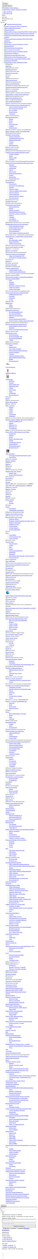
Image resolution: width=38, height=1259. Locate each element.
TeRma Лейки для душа (15, 916)
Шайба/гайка (9, 303)
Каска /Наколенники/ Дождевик (17, 713)
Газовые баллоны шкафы (12, 582)
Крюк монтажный (14, 1121)
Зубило (11, 170)
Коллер (11, 412)
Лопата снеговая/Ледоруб (16, 745)
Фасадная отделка (20, 55)
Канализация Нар (10, 820)
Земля (10, 726)
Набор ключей (13, 157)
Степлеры (11, 217)
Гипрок (7, 507)
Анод (10, 935)
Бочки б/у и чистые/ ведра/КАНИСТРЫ (16, 701)
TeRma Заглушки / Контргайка (17, 894)
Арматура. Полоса (14, 519)
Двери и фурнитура (21, 26)
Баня (7, 1032)
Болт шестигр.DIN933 (15, 314)
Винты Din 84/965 (14, 241)
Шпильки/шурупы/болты (12, 310)
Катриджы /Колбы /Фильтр (13, 589)
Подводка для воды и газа (12, 857)
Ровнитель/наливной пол (16, 550)
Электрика (14, 60)
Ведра (10, 705)
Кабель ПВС (12, 1138)
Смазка (7, 76)
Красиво (11, 435)
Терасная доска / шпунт (15, 673)
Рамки (10, 1183)
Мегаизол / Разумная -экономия (17, 969)
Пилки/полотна (13, 112)
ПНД (7, 848)
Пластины (11, 296)
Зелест (10, 391)
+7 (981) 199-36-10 (7, 11)
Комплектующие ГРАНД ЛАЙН (14, 990)
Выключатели (12, 1175)
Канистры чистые (13, 708)
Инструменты (17, 28)
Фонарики (12, 1161)
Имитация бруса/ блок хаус (16, 670)
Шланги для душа (14, 923)
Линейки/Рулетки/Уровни (12, 135)
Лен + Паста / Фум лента (15, 932)
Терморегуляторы (13, 1114)
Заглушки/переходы (14, 956)
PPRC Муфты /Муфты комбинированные (20, 871)
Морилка (8, 464)
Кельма (11, 121)
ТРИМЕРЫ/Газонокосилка (13, 1201)
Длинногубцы (13, 166)
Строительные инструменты (13, 205)
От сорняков (12, 764)
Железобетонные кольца (15, 826)
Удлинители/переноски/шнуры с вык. (16, 1169)
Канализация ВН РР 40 (15, 817)
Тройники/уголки (14, 960)
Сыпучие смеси (10, 542)
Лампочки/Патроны (11, 1155)
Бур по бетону (13, 184)
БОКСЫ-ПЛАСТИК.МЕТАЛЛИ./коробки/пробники (19, 1087)
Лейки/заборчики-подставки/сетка (15, 731)
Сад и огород (16, 49)
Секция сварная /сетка (15, 536)
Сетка (7, 533)
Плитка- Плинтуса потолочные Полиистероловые (19, 1021)
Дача (7, 1049)
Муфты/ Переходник (14, 805)
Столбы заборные (13, 528)
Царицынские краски (14, 446)
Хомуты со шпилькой (15, 951)
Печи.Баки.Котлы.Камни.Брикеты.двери (16, 618)
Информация (5, 1232)
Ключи (11, 156)
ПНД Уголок (12, 855)
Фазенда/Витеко (13, 444)
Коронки (11, 187)
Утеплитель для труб (11, 985)
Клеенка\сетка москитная (12, 1058)
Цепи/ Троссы (9, 799)
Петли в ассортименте (11, 91)
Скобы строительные (14, 289)
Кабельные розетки (14, 1107)
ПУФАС (11, 440)
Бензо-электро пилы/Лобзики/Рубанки (16, 1187)
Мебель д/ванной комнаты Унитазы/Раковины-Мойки (20, 829)
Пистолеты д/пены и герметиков (17, 213)
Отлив (10, 345)
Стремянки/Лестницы (11, 201)
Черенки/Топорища (14, 754)
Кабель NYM (12, 1133)
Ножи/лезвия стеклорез (12, 149)
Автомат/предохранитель (12, 1084)
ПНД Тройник (13, 854)
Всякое (11, 1067)
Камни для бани (13, 625)
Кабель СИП (12, 1142)
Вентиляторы (9, 1190)
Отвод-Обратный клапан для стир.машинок (20, 908)
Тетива (11, 698)
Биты (10, 280)
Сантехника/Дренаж (22, 51)
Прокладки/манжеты (11, 881)
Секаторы (11, 752)
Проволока (12, 298)
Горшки (11, 724)
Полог (10, 694)
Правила (11, 215)
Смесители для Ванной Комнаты (17, 920)
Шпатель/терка (13, 128)
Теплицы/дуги (9, 796)
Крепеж (12, 30)
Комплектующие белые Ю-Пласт (14, 988)
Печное (12, 46)
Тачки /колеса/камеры (11, 787)
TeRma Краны (12, 895)
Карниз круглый (13, 999)
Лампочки (12, 1157)
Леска (10, 1047)
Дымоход (8, 611)
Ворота (11, 501)
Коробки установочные (15, 1091)
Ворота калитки (10, 499)
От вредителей (13, 727)
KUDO (11, 409)
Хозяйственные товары (24, 58)
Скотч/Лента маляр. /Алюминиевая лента (20, 1077)
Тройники (11, 843)
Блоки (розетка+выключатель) (17, 1173)
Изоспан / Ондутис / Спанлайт (17, 967)
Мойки (11, 833)
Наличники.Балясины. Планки (14, 659)
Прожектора (12, 1112)
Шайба (11, 306)
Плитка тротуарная (11, 773)
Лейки (11, 734)
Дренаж (8, 812)
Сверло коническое (14, 194)
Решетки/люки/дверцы (15, 1101)
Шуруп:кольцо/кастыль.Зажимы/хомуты (16, 324)
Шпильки (11, 317)
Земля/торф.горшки (11, 722)
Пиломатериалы (18, 48)
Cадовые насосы (10, 572)
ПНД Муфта (12, 852)
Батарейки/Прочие (10, 1086)
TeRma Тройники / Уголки (16, 901)
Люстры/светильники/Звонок (13, 1162)
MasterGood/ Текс (13, 386)
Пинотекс (8, 468)
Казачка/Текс (12, 433)
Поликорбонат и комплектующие (14, 777)
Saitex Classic (12, 390)
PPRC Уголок (12, 876)
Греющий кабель (10, 808)
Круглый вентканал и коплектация (18, 1098)
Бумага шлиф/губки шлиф (16, 227)
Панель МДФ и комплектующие (14, 1011)
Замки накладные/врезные (13, 83)
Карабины (11, 327)
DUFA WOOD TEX (14, 384)
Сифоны (11, 909)
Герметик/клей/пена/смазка (14, 24)
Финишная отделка (21, 57)
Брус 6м (11, 643)
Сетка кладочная (13, 538)
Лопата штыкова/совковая (16, 747)
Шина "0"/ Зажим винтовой (16, 1124)
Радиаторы (8, 883)
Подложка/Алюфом (11, 974)
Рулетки (11, 142)
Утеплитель (15, 53)
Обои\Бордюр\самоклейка (12, 1004)
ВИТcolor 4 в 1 (13, 426)
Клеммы (11, 1148)
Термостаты (12, 937)
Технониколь (12, 414)
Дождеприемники (10, 810)
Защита (7, 712)
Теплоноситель (10, 941)
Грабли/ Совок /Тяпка (15, 743)
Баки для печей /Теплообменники (18, 620)
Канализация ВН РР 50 (15, 819)
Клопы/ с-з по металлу (12, 250)
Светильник (12, 1166)
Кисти (10, 122)
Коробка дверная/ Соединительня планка (20, 689)
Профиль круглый (14, 524)
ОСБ (10, 671)
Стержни (11, 126)
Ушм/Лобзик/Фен (10, 1202)
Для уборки (9, 1051)
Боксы (10, 1089)
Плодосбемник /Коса (14, 748)
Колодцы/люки (9, 822)
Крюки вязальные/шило (15, 173)
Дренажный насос (10, 586)
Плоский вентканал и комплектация (18, 1100)
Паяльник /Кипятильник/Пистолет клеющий (17, 1197)
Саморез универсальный (12, 268)
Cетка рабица (12, 535)
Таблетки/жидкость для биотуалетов (15, 1081)
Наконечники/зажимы (15, 1150)
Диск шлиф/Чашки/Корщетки (13, 101)
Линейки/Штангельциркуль (16, 138)
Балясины (11, 661)
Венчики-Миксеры (14, 206)
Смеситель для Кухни (15, 922)
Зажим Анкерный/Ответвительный (18, 1119)
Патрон (11, 1159)
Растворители (9, 478)
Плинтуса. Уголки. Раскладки (13, 678)
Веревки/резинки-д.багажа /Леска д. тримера (18, 1044)
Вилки (11, 1105)
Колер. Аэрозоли (10, 405)
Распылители (12, 750)
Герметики (8, 66)
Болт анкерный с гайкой (15, 240)
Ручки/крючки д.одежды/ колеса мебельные (17, 94)
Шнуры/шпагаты (13, 145)
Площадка (11, 692)
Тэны (10, 939)
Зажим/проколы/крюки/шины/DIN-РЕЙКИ (17, 1115)
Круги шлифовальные (15, 229)
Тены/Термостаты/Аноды (12, 934)
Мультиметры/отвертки (15, 1093)
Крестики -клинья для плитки (17, 285)
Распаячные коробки (14, 1094)
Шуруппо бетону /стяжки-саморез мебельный (21, 321)
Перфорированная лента (15, 294)
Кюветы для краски (14, 210)
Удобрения (12, 766)
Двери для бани (13, 624)
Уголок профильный (14, 529)
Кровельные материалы (12, 343)
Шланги (11, 807)
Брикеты (11, 622)
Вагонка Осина (10, 652)
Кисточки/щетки (13, 124)
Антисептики (9, 379)
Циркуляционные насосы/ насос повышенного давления (21, 608)
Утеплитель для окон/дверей (13, 981)
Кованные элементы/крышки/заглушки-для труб (22, 521)
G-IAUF (11, 915)
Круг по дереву (13, 110)
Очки (10, 717)
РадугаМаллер (13, 428)
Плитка (11, 1025)
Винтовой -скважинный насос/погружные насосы (19, 575)
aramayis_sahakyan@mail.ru (9, 1241)
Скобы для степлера (14, 287)
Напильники (12, 177)
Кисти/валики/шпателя (12, 117)
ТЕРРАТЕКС (12, 393)
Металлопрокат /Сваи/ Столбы (14, 517)
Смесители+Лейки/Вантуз (13, 913)
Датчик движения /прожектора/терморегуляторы (18, 1108)
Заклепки (11, 282)
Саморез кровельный (11, 264)
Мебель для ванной (14, 831)
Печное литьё (9, 631)
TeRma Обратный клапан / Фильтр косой (20, 899)
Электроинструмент (21, 62)
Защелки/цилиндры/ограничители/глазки (17, 87)
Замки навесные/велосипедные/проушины (17, 1056)
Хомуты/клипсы (13, 1154)
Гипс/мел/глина (13, 543)
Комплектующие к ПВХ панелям (18, 1007)
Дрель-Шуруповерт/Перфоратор (14, 1192)
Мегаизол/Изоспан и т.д (12, 963)
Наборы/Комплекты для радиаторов (18, 878)
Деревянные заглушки (15, 687)
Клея (10, 547)
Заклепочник (12, 168)
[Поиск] (4, 1211)
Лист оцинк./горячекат (15, 349)
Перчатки (11, 719)
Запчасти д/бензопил (14, 136)
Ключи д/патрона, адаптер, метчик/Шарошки (18, 131)
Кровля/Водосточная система (29, 31)
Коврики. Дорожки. (11, 489)
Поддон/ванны (13, 834)
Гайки (10, 305)
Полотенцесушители (14, 836)
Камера (11, 789)
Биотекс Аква (12, 473)
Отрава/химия (9, 757)
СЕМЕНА (8, 784)
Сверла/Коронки (10, 182)
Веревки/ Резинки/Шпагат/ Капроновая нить (21, 1046)
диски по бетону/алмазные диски (18, 107)
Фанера (11, 675)
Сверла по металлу (14, 192)
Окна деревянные (10, 561)
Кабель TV (12, 1135)
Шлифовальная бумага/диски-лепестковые (17, 224)
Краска (11, 437)
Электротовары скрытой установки (15, 1180)
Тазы (10, 1042)
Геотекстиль (12, 965)
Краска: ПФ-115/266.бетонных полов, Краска (18, 432)
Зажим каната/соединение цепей (18, 326)
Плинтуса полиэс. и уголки (16, 1023)
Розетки (11, 1178)
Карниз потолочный (14, 1000)
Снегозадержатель (10, 367)
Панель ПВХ (12, 1009)
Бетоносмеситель (10, 1189)
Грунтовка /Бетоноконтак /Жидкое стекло (20, 455)
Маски (11, 715)
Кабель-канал (12, 1128)
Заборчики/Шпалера (14, 733)
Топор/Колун (12, 219)
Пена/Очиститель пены (12, 73)
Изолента (11, 1074)
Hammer (11, 407)
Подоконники (9, 568)
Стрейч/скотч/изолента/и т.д (13, 1072)
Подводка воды (13, 859)
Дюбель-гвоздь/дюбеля (15, 243)
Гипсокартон (12, 508)
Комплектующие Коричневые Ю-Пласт (16, 992)
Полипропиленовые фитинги (13, 862)
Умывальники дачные (11, 1082)
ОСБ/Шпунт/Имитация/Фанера (14, 668)
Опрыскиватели (13, 736)
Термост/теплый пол (11, 942)
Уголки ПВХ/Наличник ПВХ (13, 1026)
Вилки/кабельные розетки (12, 1103)
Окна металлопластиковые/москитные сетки (17, 564)
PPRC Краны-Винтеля (15, 869)
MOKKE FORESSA (11, 373)
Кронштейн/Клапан (14, 930)
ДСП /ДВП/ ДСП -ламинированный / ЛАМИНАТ (19, 485)
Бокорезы (11, 164)
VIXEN (11, 411)
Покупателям (5, 1234)
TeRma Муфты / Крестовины (16, 897)
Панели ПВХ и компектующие (14, 1006)
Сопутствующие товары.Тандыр (14, 634)
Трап (10, 911)
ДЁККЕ (11, 340)
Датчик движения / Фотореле (17, 1110)
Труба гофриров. (13, 1129)
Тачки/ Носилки (13, 792)
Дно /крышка (12, 824)
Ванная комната (10, 1033)
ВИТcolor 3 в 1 (13, 425)
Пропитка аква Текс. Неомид (13, 471)
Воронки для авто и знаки (16, 1065)
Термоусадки (12, 1122)
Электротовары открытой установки (15, 1171)
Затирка (11, 545)
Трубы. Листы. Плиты (11, 638)
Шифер (11, 359)
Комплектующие (13, 778)
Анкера (11, 238)
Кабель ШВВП (13, 1143)
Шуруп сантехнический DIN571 (17, 319)
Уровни (11, 143)
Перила (11, 691)
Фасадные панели (10, 995)
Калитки (11, 503)
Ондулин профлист (14, 352)
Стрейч (11, 1079)
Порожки (8, 496)
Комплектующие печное (12, 615)
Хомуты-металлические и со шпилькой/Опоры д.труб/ (20, 946)
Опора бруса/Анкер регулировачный (15, 254)
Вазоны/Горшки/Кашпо (15, 1037)
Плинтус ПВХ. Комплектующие (14, 1016)
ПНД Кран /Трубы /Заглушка (16, 850)
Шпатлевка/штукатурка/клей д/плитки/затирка (21, 556)
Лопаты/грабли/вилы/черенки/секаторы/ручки (18, 741)
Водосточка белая (13, 335)
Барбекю (11, 1063)
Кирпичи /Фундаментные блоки (14, 514)
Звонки (11, 1164)
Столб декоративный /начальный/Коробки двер (21, 664)
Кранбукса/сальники (14, 928)
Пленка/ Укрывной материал (13, 769)
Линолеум (8, 492)
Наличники (12, 662)
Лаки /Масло (12, 457)
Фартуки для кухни (11, 1030)
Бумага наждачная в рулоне (16, 226)
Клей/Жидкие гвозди (11, 69)
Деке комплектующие (11, 986)
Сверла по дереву (13, 189)
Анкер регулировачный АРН (16, 256)
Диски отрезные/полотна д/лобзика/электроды (18, 105)
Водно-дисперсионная (11, 402)
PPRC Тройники (13, 873)
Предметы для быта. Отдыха (13, 1061)
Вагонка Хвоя (9, 655)
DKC (10, 1028)
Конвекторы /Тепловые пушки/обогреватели (17, 1194)
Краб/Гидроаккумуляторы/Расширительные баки (18, 595)
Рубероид (11, 354)
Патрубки (11, 841)
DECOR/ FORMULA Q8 (15, 421)
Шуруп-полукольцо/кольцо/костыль (18, 329)
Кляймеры (11, 284)
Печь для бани (13, 629)
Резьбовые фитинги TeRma (13, 885)
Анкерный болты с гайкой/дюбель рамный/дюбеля (19, 236)
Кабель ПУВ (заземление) (16, 1140)
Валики (11, 119)
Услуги (7, 944)
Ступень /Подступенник (15, 696)
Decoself (11, 383)
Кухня (7, 1060)
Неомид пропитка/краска (15, 475)
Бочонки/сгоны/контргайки (16, 955)
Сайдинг (8, 993)
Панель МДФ (12, 1014)
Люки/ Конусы (13, 827)
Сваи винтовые (13, 526)
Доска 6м (11, 645)
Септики (8, 482)
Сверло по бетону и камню (16, 196)
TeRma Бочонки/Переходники (17, 888)
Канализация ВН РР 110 (15, 815)
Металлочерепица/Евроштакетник (18, 350)
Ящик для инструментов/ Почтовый (18, 1068)
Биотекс (8, 398)
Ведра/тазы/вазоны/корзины (13, 1035)
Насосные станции (10, 599)
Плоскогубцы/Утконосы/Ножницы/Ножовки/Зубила (19, 163)
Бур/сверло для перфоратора (16, 185)
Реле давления (9, 603)
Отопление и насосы (22, 44)
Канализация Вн (10, 813)
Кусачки (11, 175)
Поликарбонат (13, 780)
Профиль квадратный (15, 522)
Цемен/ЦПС (12, 552)
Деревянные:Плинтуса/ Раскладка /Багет (20, 680)
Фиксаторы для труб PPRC (16, 948)
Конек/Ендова (13, 347)
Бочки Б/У (12, 703)
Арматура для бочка (14, 906)
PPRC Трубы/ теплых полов (16, 874)
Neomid (11, 388)
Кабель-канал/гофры (11, 1126)
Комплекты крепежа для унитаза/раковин (20, 927)
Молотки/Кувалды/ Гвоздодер (17, 212)
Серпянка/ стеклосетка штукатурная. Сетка (17, 1070)
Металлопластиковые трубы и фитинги (16, 840)
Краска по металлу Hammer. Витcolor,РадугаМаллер (19, 419)
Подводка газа (13, 861)
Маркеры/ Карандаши (15, 140)
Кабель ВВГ (12, 1136)
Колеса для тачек (13, 791)
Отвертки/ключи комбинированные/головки (17, 152)
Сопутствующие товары (12, 925)
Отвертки (11, 159)
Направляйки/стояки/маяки (16, 510)
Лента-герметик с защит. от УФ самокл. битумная (22, 1075)
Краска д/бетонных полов (16, 439)
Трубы (10, 845)
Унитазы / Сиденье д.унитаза (17, 838)
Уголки (11, 299)
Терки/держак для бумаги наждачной (19, 233)
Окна (9, 42)
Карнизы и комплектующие (13, 997)
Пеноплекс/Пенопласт (11, 970)
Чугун (7, 953)
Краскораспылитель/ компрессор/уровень (16, 1196)
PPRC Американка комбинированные (19, 864)
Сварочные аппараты (11, 1199)
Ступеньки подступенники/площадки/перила (18, 685)
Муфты (11, 958)
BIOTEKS (11, 381)
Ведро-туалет (12, 706)
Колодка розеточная (14, 1176)
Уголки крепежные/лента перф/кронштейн (17, 292)
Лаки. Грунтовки (10, 453)
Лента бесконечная (14, 231)
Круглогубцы (12, 171)
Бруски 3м (8, 648)
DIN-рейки (12, 1117)
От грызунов (12, 761)
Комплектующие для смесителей (17, 918)
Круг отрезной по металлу (16, 108)
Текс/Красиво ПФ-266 (15, 442)
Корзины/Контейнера (14, 1040)
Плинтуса (11, 1019)
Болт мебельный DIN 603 (16, 312)
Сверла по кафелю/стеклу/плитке (18, 191)
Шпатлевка (12, 416)
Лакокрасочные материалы (27, 33)
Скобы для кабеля (13, 1152)
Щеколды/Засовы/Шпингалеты (14, 98)
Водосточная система (11, 333)
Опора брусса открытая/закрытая (17, 257)
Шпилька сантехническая (16, 315)
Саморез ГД (9, 261)
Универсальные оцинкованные (17, 271)
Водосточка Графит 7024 (15, 336)
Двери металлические (11, 80)
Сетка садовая (12, 738)
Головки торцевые (14, 154)
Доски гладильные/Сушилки (13, 1053)
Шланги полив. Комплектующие (14, 803)
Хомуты (11, 949)
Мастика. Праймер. (11, 461)
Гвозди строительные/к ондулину (14, 247)
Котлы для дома (13, 627)
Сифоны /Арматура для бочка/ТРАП (15, 904)
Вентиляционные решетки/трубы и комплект (18, 1096)
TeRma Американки (14, 887)
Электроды (12, 113)
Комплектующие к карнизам (16, 1002)
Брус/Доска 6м (9, 641)
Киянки (11, 208)
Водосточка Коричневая (15, 338)
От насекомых (13, 762)
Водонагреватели (10, 579)
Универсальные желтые (15, 270)
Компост (11, 759)
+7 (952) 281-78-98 (7, 13)
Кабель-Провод (10, 1131)
